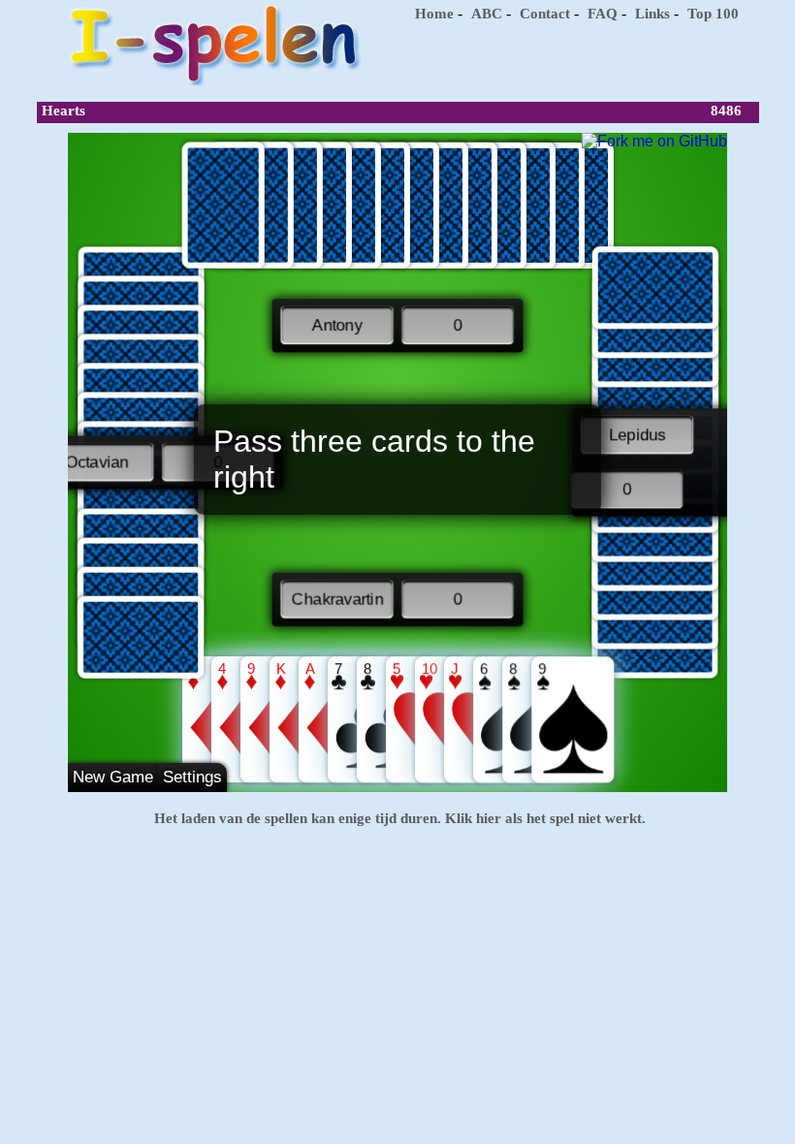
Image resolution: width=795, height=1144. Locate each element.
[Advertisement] (574, 58)
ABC (486, 13)
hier (486, 818)
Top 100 (713, 13)
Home (434, 13)
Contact (545, 13)
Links (652, 13)
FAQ (603, 13)
